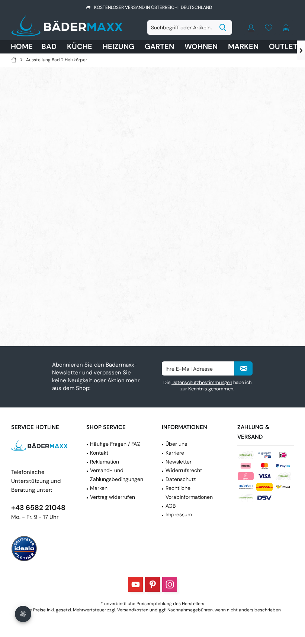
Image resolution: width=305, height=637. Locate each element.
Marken (98, 488)
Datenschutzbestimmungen (201, 382)
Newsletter (179, 461)
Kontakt (99, 452)
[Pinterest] (152, 584)
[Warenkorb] (286, 27)
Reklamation (104, 461)
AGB (171, 506)
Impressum (179, 514)
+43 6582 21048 (38, 507)
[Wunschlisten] (268, 27)
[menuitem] (286, 27)
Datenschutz (181, 479)
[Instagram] (169, 584)
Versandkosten (132, 610)
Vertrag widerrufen (112, 497)
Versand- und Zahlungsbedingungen (116, 474)
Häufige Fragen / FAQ (115, 444)
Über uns (176, 444)
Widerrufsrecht (184, 470)
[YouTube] (135, 584)
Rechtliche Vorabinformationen (189, 492)
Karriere (175, 452)
